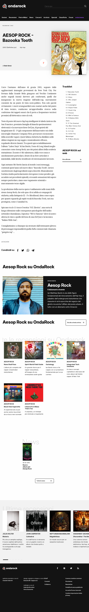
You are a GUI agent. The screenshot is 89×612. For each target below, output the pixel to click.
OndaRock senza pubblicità (73, 587)
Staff (46, 578)
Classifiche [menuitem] (63, 17)
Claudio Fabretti (8, 580)
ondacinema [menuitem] (79, 17)
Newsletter (68, 584)
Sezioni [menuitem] (4, 17)
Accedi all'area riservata (73, 590)
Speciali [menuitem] (54, 17)
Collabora (47, 584)
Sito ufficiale (66, 159)
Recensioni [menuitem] (13, 17)
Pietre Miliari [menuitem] (23, 17)
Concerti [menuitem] (38, 17)
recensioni (6, 25)
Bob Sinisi (8, 66)
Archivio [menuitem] (46, 17)
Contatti (47, 581)
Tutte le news (41, 481)
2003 (11, 25)
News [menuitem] (31, 17)
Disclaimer (68, 581)
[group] (13, 531)
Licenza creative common (73, 578)
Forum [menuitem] (71, 17)
